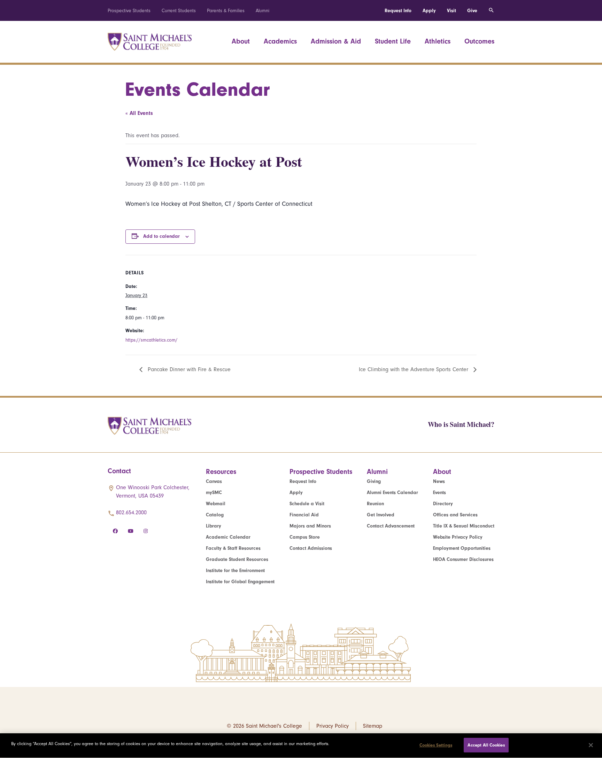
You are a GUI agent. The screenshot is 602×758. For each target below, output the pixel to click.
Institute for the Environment (235, 570)
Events (439, 492)
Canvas (214, 481)
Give (472, 11)
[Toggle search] (491, 10)
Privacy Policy (332, 726)
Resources (221, 472)
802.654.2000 (131, 512)
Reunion (375, 504)
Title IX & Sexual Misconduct (463, 526)
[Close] (591, 745)
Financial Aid (304, 515)
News (439, 481)
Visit (451, 11)
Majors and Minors (310, 526)
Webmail (215, 504)
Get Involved (380, 515)
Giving (374, 481)
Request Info (398, 11)
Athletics (437, 41)
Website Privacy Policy (458, 537)
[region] (301, 745)
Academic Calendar (228, 537)
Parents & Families (226, 11)
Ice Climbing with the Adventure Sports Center (414, 369)
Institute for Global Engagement (240, 582)
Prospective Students (129, 11)
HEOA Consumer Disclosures (463, 559)
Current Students (179, 11)
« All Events (139, 113)
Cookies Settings (435, 745)
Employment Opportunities (462, 548)
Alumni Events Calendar (392, 492)
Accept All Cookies (486, 745)
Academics (280, 41)
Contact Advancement (391, 526)
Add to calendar (161, 236)
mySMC (214, 492)
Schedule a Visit (307, 504)
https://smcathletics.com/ (151, 340)
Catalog (215, 515)
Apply (429, 11)
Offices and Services (455, 515)
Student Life (393, 41)
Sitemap (372, 726)
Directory (443, 504)
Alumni (262, 11)
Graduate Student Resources (237, 559)
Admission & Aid (336, 41)
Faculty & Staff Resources (233, 548)
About (241, 41)
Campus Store (305, 537)
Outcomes (479, 41)
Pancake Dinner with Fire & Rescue (188, 369)
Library (213, 526)
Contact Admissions (311, 548)
